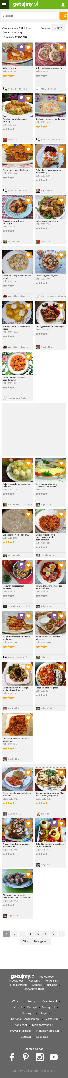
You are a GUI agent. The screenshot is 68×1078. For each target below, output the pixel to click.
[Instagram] (41, 1056)
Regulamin (51, 980)
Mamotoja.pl (49, 1001)
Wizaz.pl (17, 1001)
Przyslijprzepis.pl (20, 1030)
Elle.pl (43, 1013)
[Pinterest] (27, 1056)
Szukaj (63, 16)
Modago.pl (48, 1007)
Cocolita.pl (42, 1036)
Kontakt (37, 984)
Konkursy (34, 980)
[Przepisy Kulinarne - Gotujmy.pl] (25, 4)
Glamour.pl (51, 1018)
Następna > (41, 941)
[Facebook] (13, 1056)
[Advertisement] (34, 429)
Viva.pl (18, 1007)
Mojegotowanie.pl (43, 1024)
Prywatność (16, 980)
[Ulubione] (28, 47)
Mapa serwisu (18, 984)
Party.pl (32, 1007)
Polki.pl (31, 1001)
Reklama (52, 984)
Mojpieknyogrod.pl (47, 1030)
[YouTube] (55, 1056)
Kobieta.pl (21, 1024)
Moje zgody (46, 976)
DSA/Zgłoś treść (34, 988)
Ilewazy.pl (28, 1013)
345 (25, 941)
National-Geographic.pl (25, 1018)
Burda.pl (26, 1036)
